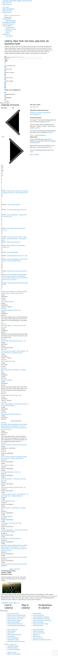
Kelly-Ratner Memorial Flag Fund (16, 641)
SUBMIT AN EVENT (14, 569)
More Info (3, 300)
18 (1, 243)
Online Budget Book (35, 114)
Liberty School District (39, 633)
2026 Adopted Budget (13, 622)
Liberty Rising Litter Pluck (14, 242)
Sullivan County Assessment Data (16, 615)
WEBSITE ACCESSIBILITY (14, 654)
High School (36, 634)
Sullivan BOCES (37, 613)
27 (1, 269)
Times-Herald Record (13, 638)
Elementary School (38, 638)
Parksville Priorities (38, 625)
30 (1, 286)
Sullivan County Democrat (14, 634)
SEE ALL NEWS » (34, 154)
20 (1, 250)
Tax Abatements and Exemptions (16, 625)
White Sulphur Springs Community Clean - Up (13, 341)
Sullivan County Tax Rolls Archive (16, 617)
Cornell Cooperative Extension (41, 617)
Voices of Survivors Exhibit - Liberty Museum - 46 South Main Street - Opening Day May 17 (14, 238)
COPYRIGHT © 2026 (13, 646)
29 (1, 281)
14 (1, 226)
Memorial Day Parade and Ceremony (17, 271)
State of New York (12, 629)
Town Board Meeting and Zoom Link (16, 209)
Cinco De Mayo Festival (13, 204)
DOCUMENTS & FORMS (9, 22)
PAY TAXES (6, 7)
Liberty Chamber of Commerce (41, 618)
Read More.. (47, 121)
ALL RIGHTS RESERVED (13, 649)
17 (1, 235)
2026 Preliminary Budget (14, 620)
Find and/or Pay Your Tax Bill (15, 618)
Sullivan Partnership (38, 622)
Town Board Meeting (12, 252)
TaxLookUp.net (34, 107)
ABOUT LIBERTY (7, 25)
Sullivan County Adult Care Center (42, 639)
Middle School (37, 636)
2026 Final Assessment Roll (14, 623)
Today (2, 136)
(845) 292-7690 (7, 10)
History (8, 32)
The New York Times (13, 639)
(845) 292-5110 (7, 2)
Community (9, 31)
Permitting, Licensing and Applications (40, 112)
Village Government (38, 629)
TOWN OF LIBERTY (12, 647)
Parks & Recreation (11, 20)
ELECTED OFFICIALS (8, 24)
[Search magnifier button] (6, 60)
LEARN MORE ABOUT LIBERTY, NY (10, 603)
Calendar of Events (11, 29)
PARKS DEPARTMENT (8, 9)
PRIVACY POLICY (12, 652)
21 (1, 254)
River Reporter (11, 636)
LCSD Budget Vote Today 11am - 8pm (17, 255)
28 (1, 189)
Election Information (38, 631)
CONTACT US (6, 34)
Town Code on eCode (13, 613)
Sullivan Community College (40, 623)
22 (1, 257)
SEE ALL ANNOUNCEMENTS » (38, 135)
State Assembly (11, 631)
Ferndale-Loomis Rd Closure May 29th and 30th (14, 444)
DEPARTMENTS (7, 19)
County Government (38, 615)
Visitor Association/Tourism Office (42, 620)
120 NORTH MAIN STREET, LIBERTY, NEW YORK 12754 (17, 1)
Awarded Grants (10, 27)
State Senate (10, 633)
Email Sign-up (9, 36)
